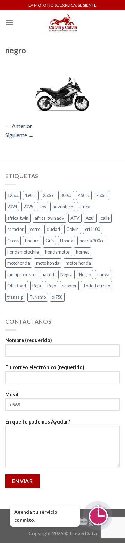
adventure (62, 206)
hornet (82, 252)
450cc (84, 195)
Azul (90, 218)
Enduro (32, 240)
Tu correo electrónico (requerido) (44, 367)
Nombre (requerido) (28, 340)
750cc (101, 195)
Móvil (11, 394)
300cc (66, 195)
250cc (48, 195)
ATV (75, 218)
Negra (66, 274)
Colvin (72, 229)
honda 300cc (92, 240)
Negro (85, 274)
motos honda (78, 263)
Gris (49, 240)
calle (105, 218)
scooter (69, 285)
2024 (12, 206)
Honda (66, 240)
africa (84, 206)
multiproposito (21, 274)
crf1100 (92, 229)
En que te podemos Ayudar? (37, 422)
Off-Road (16, 285)
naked (48, 274)
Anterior (18, 126)
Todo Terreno (96, 285)
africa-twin (17, 218)
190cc (30, 195)
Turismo (38, 297)
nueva (103, 274)
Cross (13, 240)
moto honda (47, 263)
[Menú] (9, 22)
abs (42, 206)
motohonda (18, 263)
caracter (15, 229)
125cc (13, 195)
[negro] (62, 89)
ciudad (53, 229)
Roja (36, 285)
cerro (35, 229)
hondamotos (57, 252)
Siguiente (19, 135)
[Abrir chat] (97, 515)
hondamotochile (23, 252)
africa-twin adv (49, 218)
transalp (15, 297)
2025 (28, 206)
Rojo (51, 285)
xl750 (57, 297)
